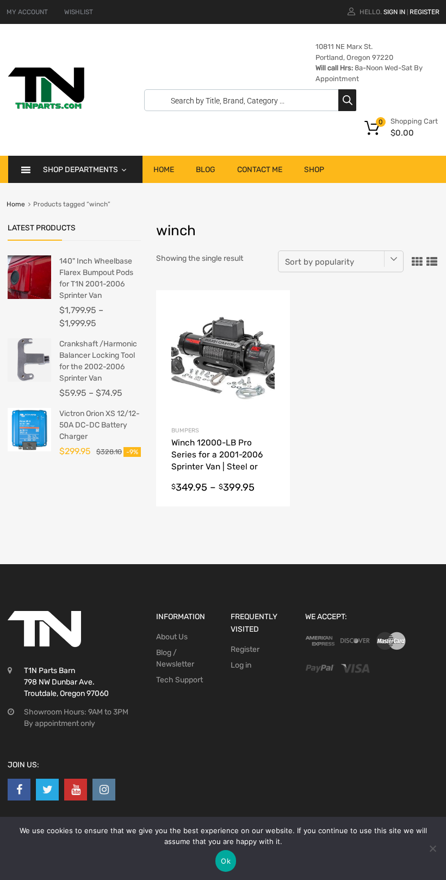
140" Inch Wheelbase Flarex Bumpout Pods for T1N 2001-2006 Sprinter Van (96, 278)
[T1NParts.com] (46, 106)
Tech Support (179, 680)
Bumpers (185, 430)
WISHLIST (78, 12)
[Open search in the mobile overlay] (247, 100)
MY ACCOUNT (27, 12)
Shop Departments (80, 169)
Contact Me (259, 169)
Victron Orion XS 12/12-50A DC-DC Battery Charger (99, 425)
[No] (432, 848)
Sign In (394, 12)
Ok (226, 861)
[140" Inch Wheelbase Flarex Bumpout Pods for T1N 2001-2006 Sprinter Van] (29, 296)
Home (163, 169)
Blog (205, 169)
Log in (241, 665)
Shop (314, 169)
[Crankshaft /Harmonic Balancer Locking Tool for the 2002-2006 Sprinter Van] (29, 379)
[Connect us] (19, 789)
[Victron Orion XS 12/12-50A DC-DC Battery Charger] (29, 449)
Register (424, 12)
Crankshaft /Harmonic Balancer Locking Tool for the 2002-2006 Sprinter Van (98, 361)
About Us (172, 636)
